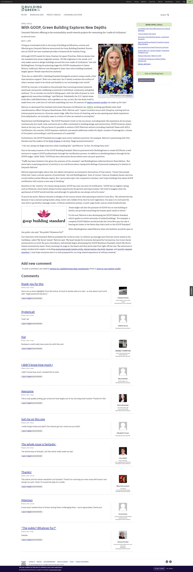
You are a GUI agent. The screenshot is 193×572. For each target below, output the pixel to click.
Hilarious (27, 500)
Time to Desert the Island (147, 34)
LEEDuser (39, 562)
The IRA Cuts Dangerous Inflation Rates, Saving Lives (152, 60)
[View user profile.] (123, 291)
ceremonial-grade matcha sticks (69, 249)
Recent (24, 15)
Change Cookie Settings (82, 562)
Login (189, 2)
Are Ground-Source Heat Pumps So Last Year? (153, 47)
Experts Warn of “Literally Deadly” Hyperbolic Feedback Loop (153, 52)
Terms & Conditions (62, 562)
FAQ (184, 2)
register (29, 298)
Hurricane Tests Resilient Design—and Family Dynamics (153, 38)
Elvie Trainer (55, 141)
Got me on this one (33, 419)
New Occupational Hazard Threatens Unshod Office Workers (153, 43)
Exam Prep (152, 2)
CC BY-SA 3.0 (129, 96)
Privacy (72, 562)
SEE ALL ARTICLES (144, 64)
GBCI (90, 107)
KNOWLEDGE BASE (37, 15)
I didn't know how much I (37, 365)
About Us (128, 2)
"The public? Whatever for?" (38, 528)
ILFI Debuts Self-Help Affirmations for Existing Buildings (154, 30)
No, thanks (170, 569)
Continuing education (73, 15)
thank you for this (32, 284)
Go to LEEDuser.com (6, 2)
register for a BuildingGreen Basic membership (69, 268)
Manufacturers (169, 2)
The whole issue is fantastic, (38, 444)
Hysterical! (28, 312)
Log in (24, 298)
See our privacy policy (55, 570)
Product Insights (54, 15)
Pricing (136, 2)
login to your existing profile (109, 268)
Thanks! (26, 472)
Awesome (27, 391)
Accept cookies (159, 569)
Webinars (143, 2)
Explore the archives (146, 80)
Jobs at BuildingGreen (49, 562)
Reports (160, 2)
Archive (178, 2)
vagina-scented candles (97, 102)
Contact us (32, 562)
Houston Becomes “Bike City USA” (149, 56)
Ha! (23, 337)
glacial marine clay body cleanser (98, 249)
